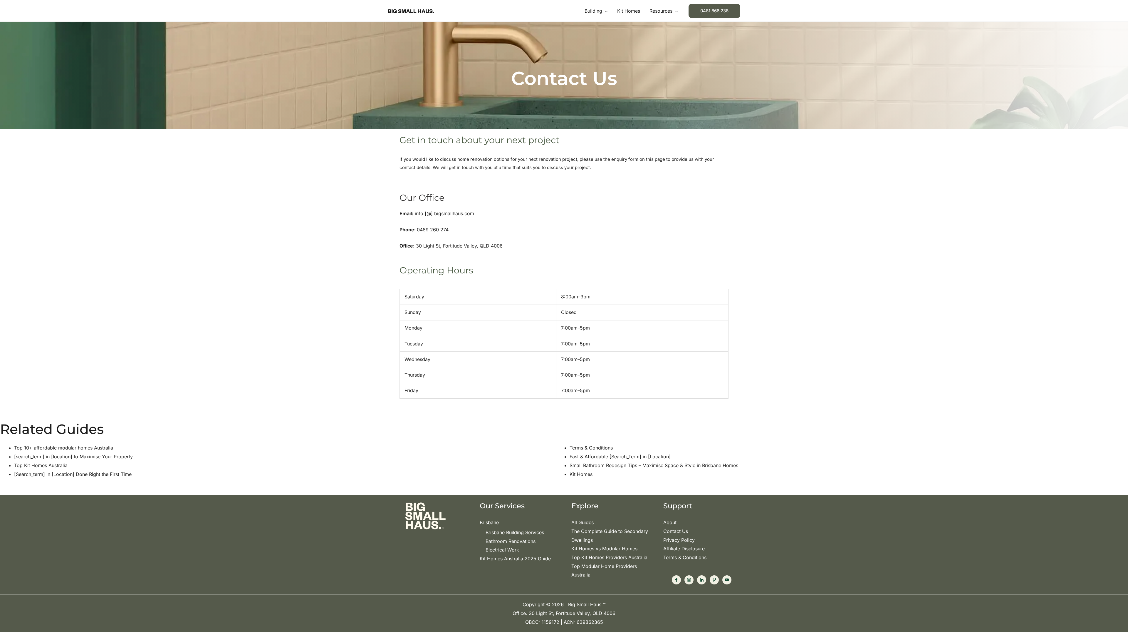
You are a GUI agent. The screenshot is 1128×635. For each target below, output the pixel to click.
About (670, 522)
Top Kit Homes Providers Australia (609, 557)
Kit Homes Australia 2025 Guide (515, 559)
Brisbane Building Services (515, 532)
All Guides (582, 522)
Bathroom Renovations (511, 541)
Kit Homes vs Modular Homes (604, 549)
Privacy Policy (679, 540)
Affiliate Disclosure (684, 549)
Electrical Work (502, 550)
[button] (605, 11)
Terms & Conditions (684, 557)
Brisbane (489, 522)
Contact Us (675, 531)
